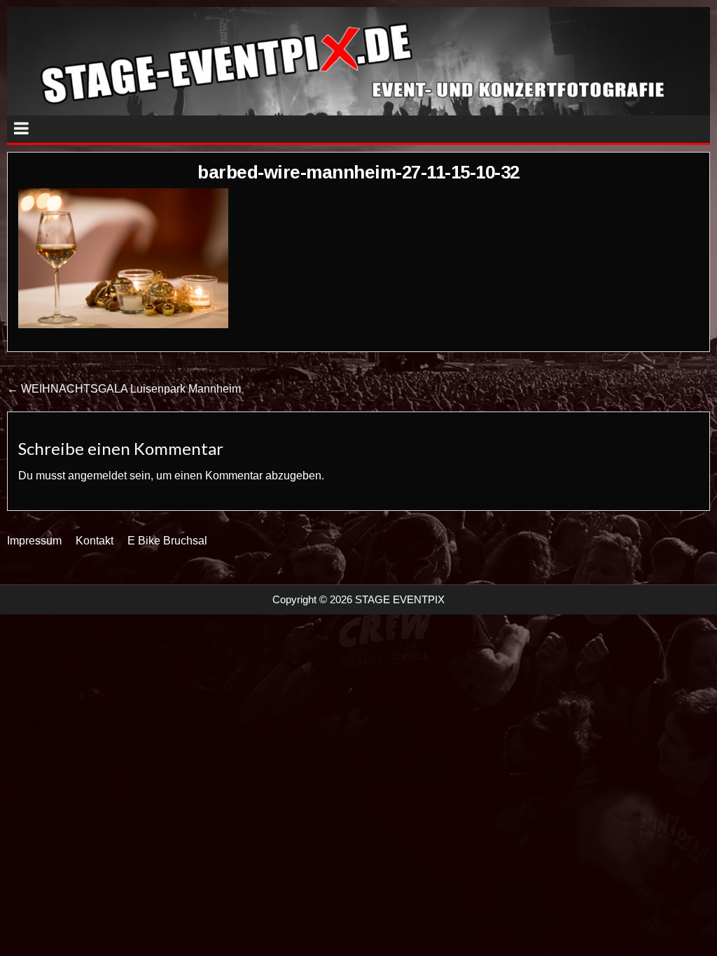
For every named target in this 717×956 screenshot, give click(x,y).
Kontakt (94, 541)
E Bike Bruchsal (167, 541)
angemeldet (97, 475)
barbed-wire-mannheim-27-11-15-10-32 (358, 172)
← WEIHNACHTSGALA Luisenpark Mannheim (124, 389)
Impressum (34, 541)
